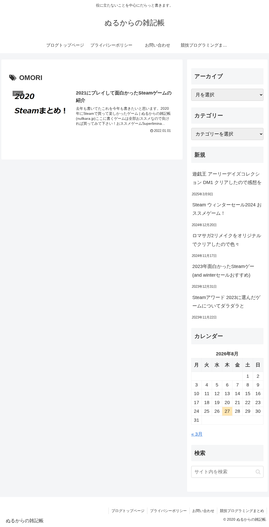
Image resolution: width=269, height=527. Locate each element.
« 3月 (197, 434)
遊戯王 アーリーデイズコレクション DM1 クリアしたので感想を (227, 178)
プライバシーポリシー (168, 511)
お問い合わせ (203, 511)
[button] (258, 472)
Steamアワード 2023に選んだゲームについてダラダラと (226, 302)
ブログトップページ (127, 511)
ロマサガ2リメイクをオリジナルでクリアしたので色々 (226, 240)
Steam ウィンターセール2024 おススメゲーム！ (227, 209)
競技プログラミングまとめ (242, 511)
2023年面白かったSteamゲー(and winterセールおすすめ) (223, 270)
